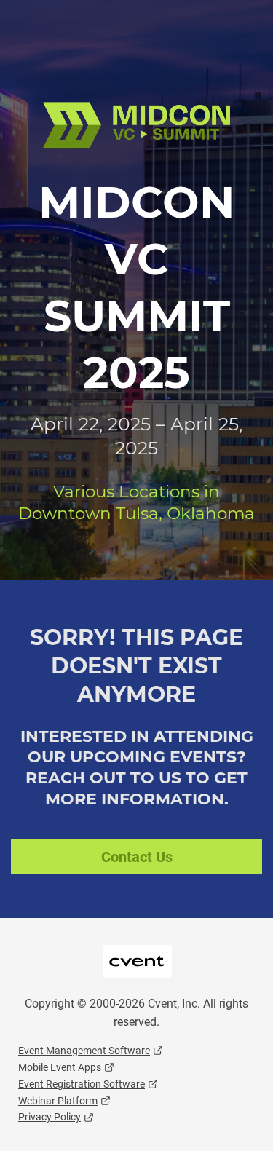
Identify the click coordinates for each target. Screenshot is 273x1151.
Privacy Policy (49, 1117)
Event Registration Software (81, 1084)
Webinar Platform (58, 1101)
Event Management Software (84, 1050)
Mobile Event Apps (59, 1067)
